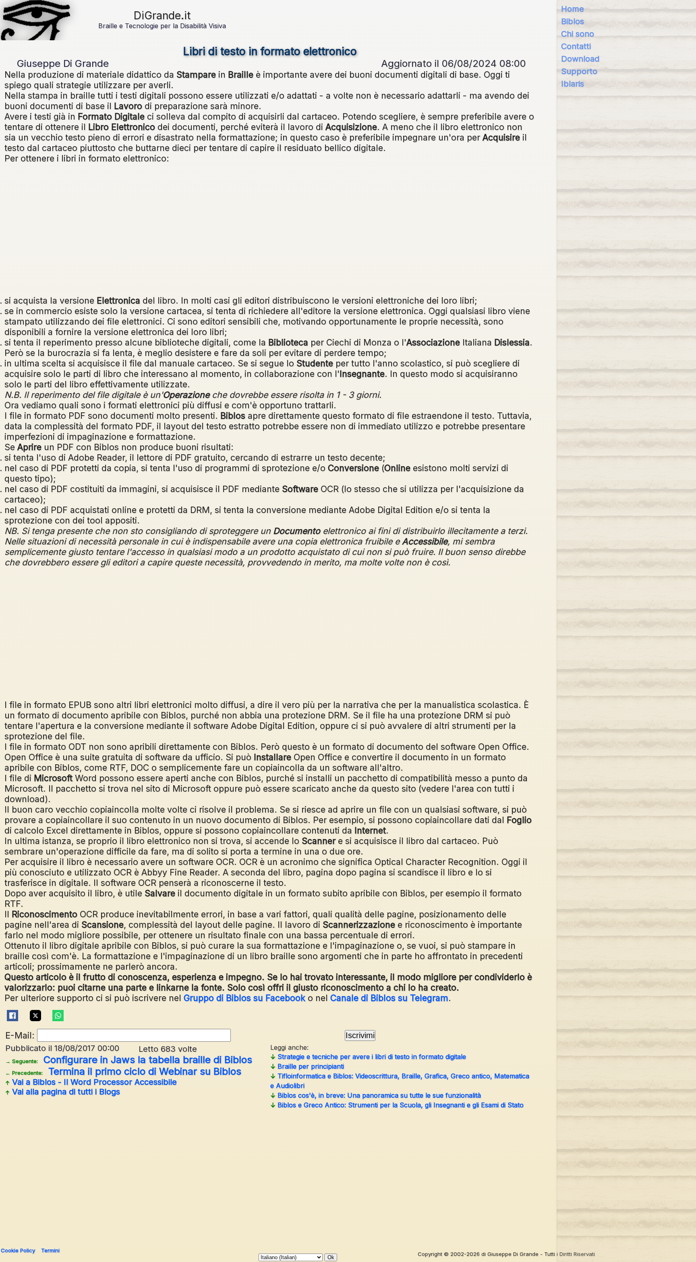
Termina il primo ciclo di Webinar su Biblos (123, 1071)
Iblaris (572, 84)
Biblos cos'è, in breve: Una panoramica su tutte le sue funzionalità (375, 1095)
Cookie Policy (18, 1250)
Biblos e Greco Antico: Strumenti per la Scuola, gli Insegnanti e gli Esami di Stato (397, 1105)
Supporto (579, 71)
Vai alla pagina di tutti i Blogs (62, 1091)
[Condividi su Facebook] (12, 1015)
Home (572, 9)
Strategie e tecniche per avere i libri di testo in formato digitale (368, 1057)
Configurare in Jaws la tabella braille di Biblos (128, 1059)
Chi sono (577, 34)
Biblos (572, 21)
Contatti (576, 46)
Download (580, 59)
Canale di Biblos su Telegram (389, 998)
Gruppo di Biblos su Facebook (244, 998)
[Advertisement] (270, 228)
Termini (50, 1250)
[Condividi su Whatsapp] (58, 1015)
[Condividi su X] (35, 1015)
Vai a (91, 1082)
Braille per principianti (307, 1066)
